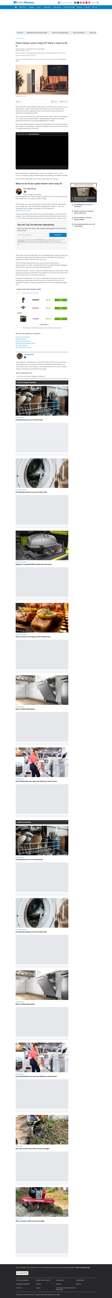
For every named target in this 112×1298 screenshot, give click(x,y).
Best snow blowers (79, 32)
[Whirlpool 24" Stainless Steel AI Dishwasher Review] (83, 194)
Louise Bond (21, 49)
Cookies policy (80, 1280)
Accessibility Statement (23, 1284)
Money (87, 7)
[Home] (16, 7)
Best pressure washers (23, 341)
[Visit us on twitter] (78, 3)
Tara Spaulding (40, 49)
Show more (43, 324)
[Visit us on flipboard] (89, 3)
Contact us (19, 1288)
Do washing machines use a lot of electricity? (84, 225)
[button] (95, 2)
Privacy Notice (21, 241)
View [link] (60, 300)
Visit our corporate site (83, 1267)
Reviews (31, 7)
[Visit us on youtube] (84, 3)
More (94, 7)
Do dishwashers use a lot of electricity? (83, 205)
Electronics (57, 7)
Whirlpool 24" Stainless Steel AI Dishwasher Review (84, 199)
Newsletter (65, 101)
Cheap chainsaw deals (23, 337)
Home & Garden (69, 7)
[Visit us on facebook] (75, 3)
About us (78, 1284)
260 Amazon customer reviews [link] (30, 292)
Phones (79, 7)
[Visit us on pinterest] (86, 3)
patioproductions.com (23, 210)
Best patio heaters (22, 345)
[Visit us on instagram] (81, 3)
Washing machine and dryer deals (37, 32)
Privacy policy (60, 1280)
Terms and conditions (22, 1280)
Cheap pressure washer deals (25, 343)
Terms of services (38, 239)
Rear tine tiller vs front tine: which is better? (83, 218)
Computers (47, 7)
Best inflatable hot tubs (23, 347)
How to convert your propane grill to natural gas (84, 212)
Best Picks (23, 7)
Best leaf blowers (21, 339)
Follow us (55, 101)
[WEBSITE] (25, 192)
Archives (38, 1284)
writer (36, 362)
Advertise (59, 1284)
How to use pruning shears (60, 32)
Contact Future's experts (43, 1280)
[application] (42, 151)
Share (20, 101)
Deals (39, 7)
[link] (23, 300)
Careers (38, 1288)
